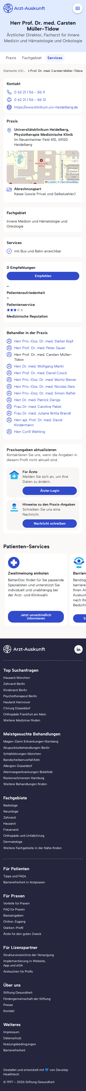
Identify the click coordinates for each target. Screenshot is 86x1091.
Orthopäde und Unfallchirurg (23, 836)
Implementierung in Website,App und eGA (24, 963)
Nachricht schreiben (50, 523)
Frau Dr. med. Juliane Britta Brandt (42, 413)
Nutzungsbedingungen (19, 1044)
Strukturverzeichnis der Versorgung (28, 955)
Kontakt (8, 1011)
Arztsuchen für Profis (18, 971)
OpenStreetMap (69, 182)
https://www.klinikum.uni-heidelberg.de (46, 107)
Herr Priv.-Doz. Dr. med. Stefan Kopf (43, 341)
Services (54, 58)
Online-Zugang (14, 921)
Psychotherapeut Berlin (20, 696)
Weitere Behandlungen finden (25, 784)
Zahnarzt (9, 817)
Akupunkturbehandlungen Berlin (26, 748)
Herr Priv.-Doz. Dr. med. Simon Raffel (44, 393)
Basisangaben (13, 915)
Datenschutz (12, 1038)
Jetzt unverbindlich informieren (36, 616)
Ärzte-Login (49, 491)
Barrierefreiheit (14, 1050)
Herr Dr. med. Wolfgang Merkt (39, 366)
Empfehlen (43, 276)
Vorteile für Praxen (16, 903)
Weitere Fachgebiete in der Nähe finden (32, 848)
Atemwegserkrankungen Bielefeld (27, 772)
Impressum (11, 1032)
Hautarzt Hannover (16, 702)
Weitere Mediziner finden (21, 720)
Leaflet (52, 182)
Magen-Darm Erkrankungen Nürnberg (30, 741)
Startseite (10, 71)
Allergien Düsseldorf (17, 766)
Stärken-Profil (13, 928)
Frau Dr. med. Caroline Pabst (37, 406)
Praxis (11, 58)
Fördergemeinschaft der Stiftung (27, 999)
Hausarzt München (16, 678)
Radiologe (10, 805)
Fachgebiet (32, 58)
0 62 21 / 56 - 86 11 (29, 92)
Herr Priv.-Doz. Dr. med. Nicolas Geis (44, 386)
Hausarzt (9, 823)
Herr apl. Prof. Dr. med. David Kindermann (38, 422)
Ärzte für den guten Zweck (22, 934)
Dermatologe (12, 842)
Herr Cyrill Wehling (29, 432)
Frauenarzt (11, 830)
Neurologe (10, 811)
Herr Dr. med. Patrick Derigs (37, 400)
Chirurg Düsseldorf (16, 708)
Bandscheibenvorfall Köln (21, 760)
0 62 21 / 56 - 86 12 (30, 100)
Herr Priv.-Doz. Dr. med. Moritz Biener (45, 380)
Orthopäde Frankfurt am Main (24, 714)
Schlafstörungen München (22, 754)
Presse (8, 1005)
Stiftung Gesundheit (17, 992)
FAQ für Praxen (14, 909)
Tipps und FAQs (14, 876)
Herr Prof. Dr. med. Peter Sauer (39, 348)
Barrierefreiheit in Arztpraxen (24, 882)
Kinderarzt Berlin (15, 690)
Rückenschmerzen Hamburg (23, 778)
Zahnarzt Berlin (14, 684)
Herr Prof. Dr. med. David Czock (40, 373)
